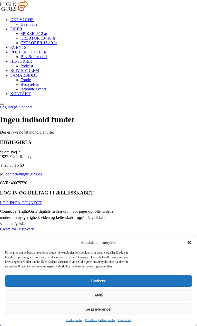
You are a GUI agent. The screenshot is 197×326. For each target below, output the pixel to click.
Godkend (98, 281)
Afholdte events (33, 89)
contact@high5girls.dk (24, 174)
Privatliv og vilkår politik (100, 320)
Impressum (124, 320)
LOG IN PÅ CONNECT (21, 203)
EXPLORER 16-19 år (39, 43)
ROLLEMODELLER (28, 52)
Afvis (98, 295)
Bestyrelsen (30, 84)
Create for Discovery (17, 229)
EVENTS (18, 47)
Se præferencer (98, 309)
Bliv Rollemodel (34, 56)
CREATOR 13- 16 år (38, 38)
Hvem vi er (30, 24)
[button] (189, 242)
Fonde (26, 80)
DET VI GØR (22, 19)
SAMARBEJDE (24, 75)
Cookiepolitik (74, 320)
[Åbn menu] (2, 104)
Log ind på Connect (16, 107)
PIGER (16, 29)
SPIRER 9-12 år (34, 33)
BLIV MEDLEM (24, 70)
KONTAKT (20, 93)
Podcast (27, 66)
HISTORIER (21, 61)
